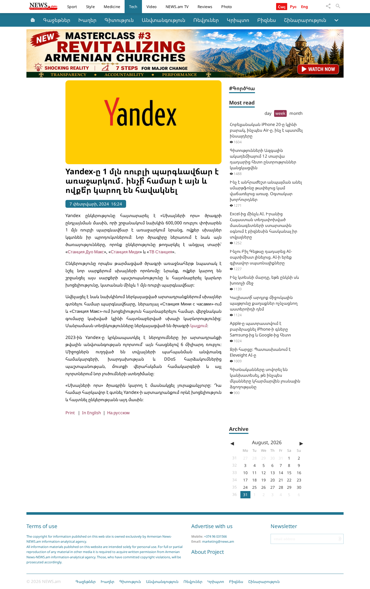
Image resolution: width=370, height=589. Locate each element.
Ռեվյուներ (206, 19)
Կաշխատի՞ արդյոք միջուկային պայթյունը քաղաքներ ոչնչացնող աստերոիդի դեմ (264, 303)
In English (91, 412)
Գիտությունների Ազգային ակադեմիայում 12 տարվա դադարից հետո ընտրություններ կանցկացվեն (263, 158)
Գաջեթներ (56, 19)
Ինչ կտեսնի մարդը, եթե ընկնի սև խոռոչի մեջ (264, 280)
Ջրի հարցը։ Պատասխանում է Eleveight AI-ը (260, 352)
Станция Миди (125, 252)
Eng (304, 6)
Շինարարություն (305, 19)
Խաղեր (87, 19)
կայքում (198, 325)
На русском (118, 412)
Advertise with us (212, 526)
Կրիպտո (238, 19)
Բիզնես (266, 19)
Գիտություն (119, 19)
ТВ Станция (160, 252)
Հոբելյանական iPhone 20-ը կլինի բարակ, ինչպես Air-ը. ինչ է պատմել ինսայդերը (266, 130)
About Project (207, 551)
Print (70, 412)
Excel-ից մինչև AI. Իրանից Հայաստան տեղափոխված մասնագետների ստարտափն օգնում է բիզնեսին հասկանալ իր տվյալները (263, 225)
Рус (293, 6)
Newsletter (284, 526)
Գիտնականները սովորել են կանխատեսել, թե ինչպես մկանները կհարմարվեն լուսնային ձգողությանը (265, 378)
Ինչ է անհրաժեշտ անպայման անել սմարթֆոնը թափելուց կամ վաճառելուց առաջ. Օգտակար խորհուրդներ (266, 190)
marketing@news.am (218, 541)
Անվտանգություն (163, 19)
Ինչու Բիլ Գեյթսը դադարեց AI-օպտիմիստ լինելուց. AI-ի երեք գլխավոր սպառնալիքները (261, 257)
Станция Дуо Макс (86, 252)
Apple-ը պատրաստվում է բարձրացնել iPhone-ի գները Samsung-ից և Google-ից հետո (260, 329)
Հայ (281, 6)
